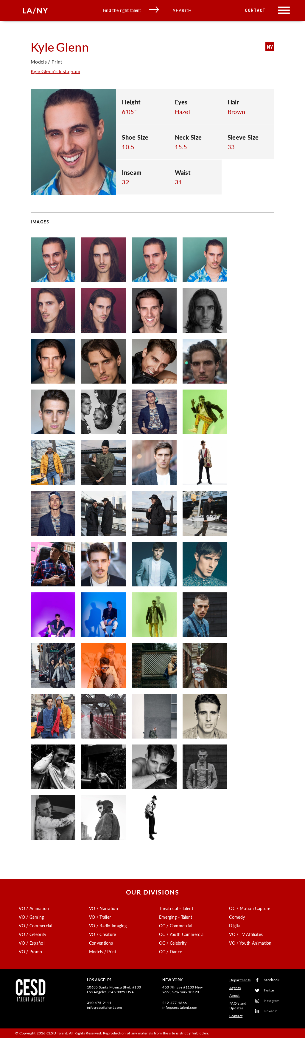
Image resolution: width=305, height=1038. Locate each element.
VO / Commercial (35, 926)
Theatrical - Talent (176, 908)
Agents (235, 987)
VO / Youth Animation (250, 943)
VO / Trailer (100, 917)
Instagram (272, 1001)
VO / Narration (103, 908)
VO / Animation (34, 908)
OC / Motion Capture (249, 908)
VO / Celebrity (32, 934)
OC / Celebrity (172, 943)
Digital (235, 926)
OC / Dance (170, 951)
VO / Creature (102, 934)
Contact (255, 10)
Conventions (101, 943)
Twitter (269, 990)
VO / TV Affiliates (246, 934)
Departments (240, 980)
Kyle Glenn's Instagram (55, 71)
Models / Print (102, 951)
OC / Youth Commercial (182, 934)
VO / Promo (30, 951)
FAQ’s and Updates (238, 1006)
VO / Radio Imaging (108, 926)
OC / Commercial (175, 926)
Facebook (272, 980)
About (234, 995)
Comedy (237, 917)
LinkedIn (271, 1011)
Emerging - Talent (175, 917)
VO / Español (31, 943)
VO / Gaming (31, 917)
